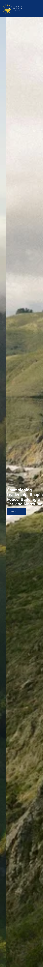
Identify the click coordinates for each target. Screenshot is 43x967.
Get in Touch (10, 511)
